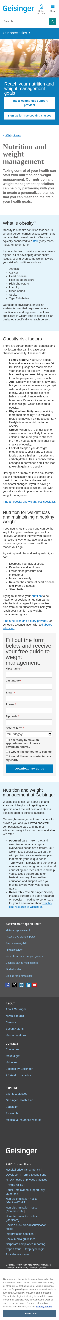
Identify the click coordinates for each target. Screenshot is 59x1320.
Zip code (11, 716)
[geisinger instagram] (21, 985)
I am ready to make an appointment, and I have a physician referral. (23, 743)
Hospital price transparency (23, 1169)
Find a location (14, 969)
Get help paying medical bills (22, 962)
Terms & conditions (34, 1174)
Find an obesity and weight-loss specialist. (29, 501)
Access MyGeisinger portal (21, 936)
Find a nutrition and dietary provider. (25, 620)
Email (9, 692)
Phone (10, 704)
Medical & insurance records (23, 1119)
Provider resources (17, 1254)
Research (12, 1113)
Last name (13, 680)
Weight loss (13, 135)
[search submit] (52, 21)
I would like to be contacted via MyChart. (28, 758)
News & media (15, 1015)
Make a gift (13, 1056)
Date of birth (14, 728)
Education (12, 1106)
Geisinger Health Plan (19, 1100)
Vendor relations (16, 1035)
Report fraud (13, 1249)
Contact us (12, 1049)
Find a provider (14, 949)
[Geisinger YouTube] (34, 985)
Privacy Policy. (44, 1306)
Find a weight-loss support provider (29, 103)
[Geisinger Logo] (16, 9)
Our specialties (15, 33)
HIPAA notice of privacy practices (26, 1179)
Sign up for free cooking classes (29, 115)
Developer (12, 1174)
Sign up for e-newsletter (19, 975)
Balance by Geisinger (19, 1068)
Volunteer (12, 1062)
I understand (29, 1313)
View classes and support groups (24, 956)
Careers (11, 1022)
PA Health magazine (18, 1075)
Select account (41, 12)
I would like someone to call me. (30, 751)
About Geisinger (16, 1009)
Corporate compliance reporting (25, 1244)
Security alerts (15, 1028)
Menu (53, 11)
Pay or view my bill (16, 943)
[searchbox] (26, 21)
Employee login (34, 1249)
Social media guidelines (20, 1239)
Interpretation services (20, 1233)
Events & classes (16, 1093)
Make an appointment (18, 930)
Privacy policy (14, 1184)
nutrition (37, 596)
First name (13, 668)
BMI (35, 241)
